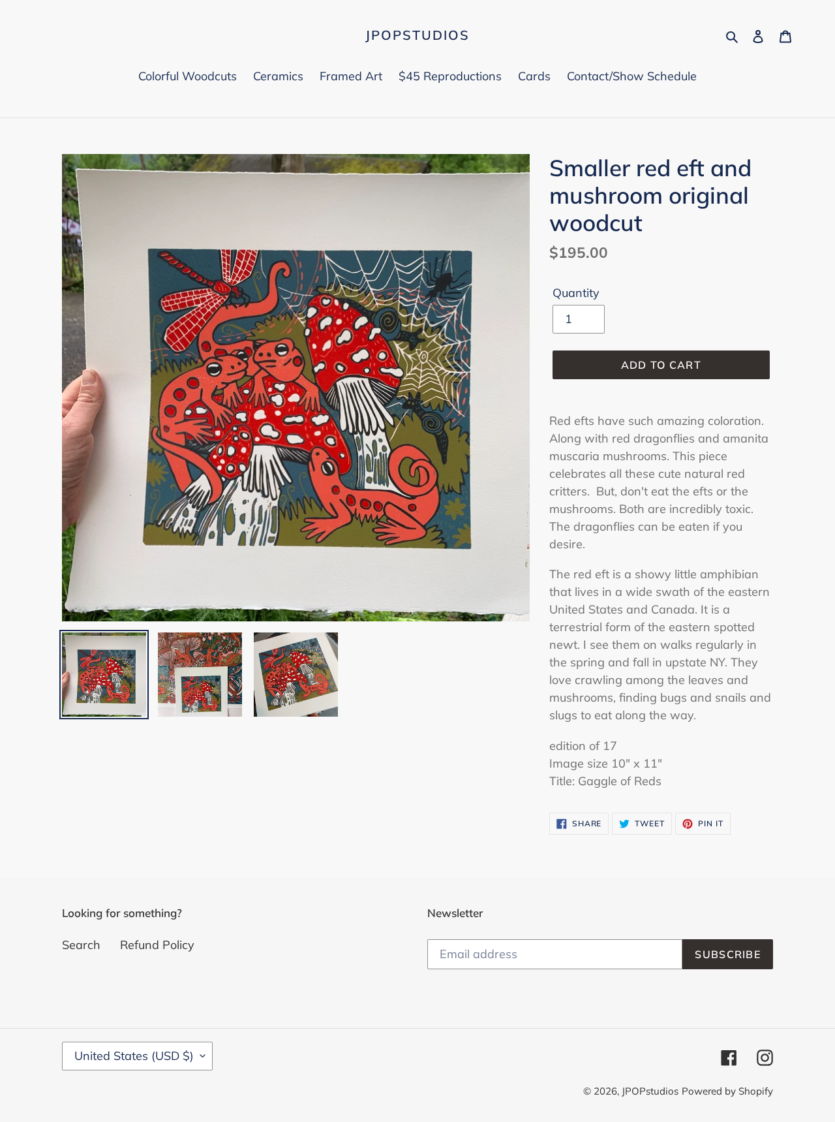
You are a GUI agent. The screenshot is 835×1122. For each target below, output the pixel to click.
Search (81, 944)
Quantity (576, 292)
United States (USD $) (134, 1055)
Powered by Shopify (727, 1091)
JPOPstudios (417, 35)
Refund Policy (157, 944)
